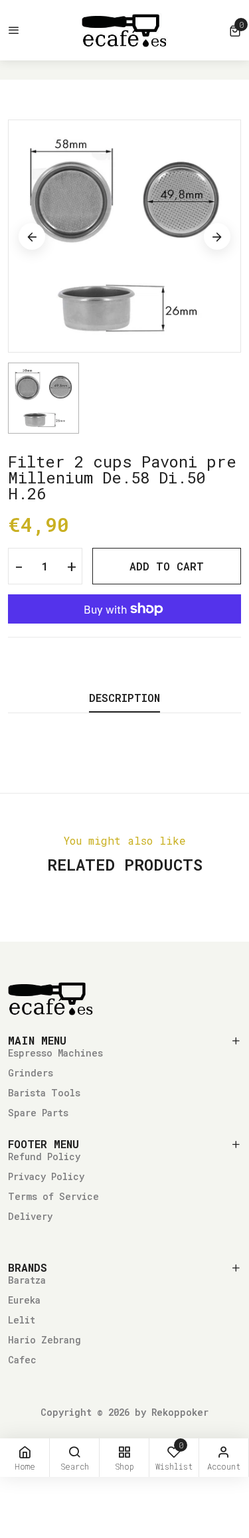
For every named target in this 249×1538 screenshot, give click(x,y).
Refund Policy (44, 1156)
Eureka (24, 1300)
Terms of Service (53, 1196)
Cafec (22, 1359)
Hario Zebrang (44, 1339)
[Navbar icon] (14, 31)
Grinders (30, 1073)
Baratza (27, 1280)
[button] (235, 31)
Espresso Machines (55, 1053)
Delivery (30, 1216)
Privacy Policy (46, 1176)
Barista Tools (44, 1092)
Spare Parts (38, 1112)
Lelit (21, 1320)
